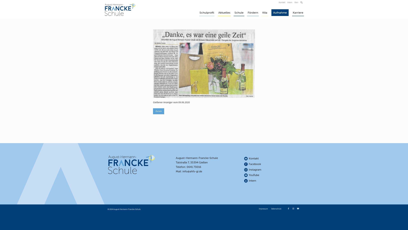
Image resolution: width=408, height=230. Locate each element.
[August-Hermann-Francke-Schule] (120, 9)
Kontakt (282, 2)
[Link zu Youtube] (298, 208)
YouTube (254, 175)
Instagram (255, 169)
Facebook (255, 164)
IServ (296, 2)
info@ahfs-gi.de (192, 171)
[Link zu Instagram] (293, 208)
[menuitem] (282, 2)
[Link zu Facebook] (288, 208)
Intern (289, 2)
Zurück (159, 111)
